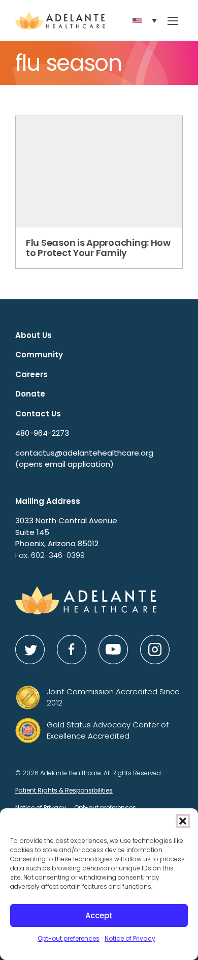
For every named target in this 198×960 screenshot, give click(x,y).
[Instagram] (155, 649)
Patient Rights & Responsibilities (64, 790)
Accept (99, 915)
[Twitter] (30, 649)
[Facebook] (71, 649)
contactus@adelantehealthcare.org (84, 458)
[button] (183, 821)
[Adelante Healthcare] (60, 21)
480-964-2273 (42, 433)
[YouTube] (113, 649)
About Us (33, 335)
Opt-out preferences (69, 938)
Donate (30, 393)
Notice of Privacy (130, 938)
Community (39, 354)
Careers (31, 374)
